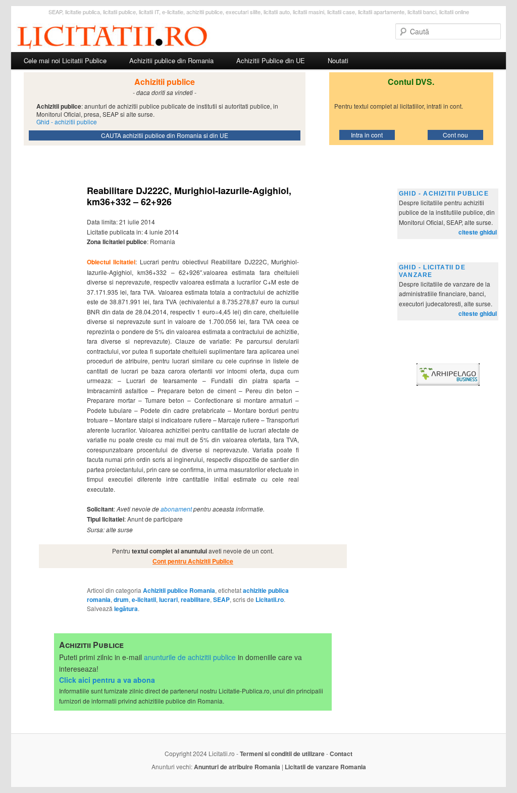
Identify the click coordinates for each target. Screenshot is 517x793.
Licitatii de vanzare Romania (325, 766)
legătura (126, 608)
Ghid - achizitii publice (444, 193)
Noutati (338, 60)
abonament (176, 508)
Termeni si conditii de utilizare (282, 753)
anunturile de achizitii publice (190, 657)
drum (121, 599)
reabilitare (195, 599)
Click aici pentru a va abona (107, 680)
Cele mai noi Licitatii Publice (65, 60)
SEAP (221, 599)
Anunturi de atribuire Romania (237, 766)
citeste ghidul (477, 232)
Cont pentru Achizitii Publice (192, 561)
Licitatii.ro (269, 599)
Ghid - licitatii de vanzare (432, 271)
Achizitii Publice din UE (270, 60)
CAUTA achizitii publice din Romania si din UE (164, 135)
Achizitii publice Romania (179, 590)
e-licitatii (144, 599)
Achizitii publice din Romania (171, 60)
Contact (341, 753)
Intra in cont (367, 134)
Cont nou (455, 134)
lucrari (168, 599)
